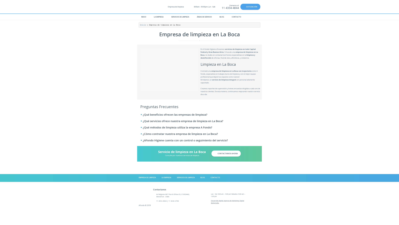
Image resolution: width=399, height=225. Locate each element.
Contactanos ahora (227, 153)
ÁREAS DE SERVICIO (204, 17)
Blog (222, 17)
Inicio (143, 17)
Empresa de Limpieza (147, 177)
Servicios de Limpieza (180, 17)
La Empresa (159, 17)
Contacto (236, 17)
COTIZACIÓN (251, 7)
